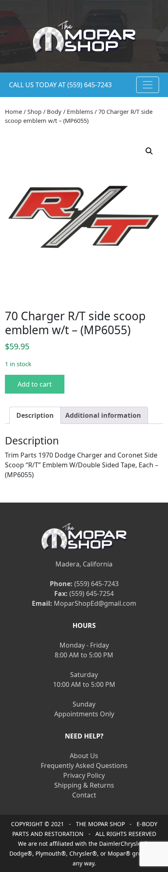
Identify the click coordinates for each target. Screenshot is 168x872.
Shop (34, 111)
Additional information (103, 415)
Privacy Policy (84, 775)
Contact (84, 795)
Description (35, 415)
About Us (84, 755)
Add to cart (35, 384)
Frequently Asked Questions (84, 765)
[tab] (35, 415)
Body (54, 111)
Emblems (80, 111)
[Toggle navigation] (147, 85)
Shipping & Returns (84, 785)
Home (13, 111)
